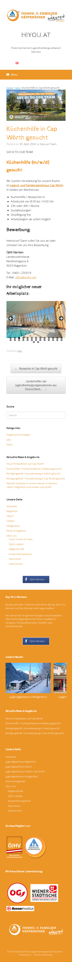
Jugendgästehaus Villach (19, 766)
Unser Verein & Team (20, 539)
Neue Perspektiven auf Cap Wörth (25, 463)
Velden (10, 521)
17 (23, 340)
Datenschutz (16, 563)
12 (57, 338)
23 (49, 340)
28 (38, 342)
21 (40, 340)
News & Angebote (16, 530)
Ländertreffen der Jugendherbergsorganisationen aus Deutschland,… (36, 385)
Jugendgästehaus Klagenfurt (21, 761)
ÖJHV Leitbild (16, 544)
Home (9, 87)
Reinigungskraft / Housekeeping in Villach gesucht (33, 473)
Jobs (17, 87)
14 (11, 340)
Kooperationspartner (20, 554)
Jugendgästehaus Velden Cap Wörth (25, 771)
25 (57, 340)
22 (45, 340)
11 (53, 338)
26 (62, 340)
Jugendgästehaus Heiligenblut (19, 696)
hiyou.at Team (48, 144)
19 (32, 340)
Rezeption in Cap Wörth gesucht (36, 368)
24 (53, 340)
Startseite (11, 506)
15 (15, 340)
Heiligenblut (13, 526)
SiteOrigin (48, 954)
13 (62, 338)
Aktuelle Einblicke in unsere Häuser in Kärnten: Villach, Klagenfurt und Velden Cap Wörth (32, 485)
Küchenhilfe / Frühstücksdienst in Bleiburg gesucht (34, 468)
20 (36, 340)
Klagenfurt (12, 511)
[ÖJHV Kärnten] (36, 15)
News (9, 444)
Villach (10, 516)
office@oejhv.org (25, 277)
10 (49, 338)
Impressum (15, 558)
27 (34, 342)
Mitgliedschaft (16, 549)
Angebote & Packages (18, 434)
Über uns (11, 535)
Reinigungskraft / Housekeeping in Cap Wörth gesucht (35, 478)
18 (28, 340)
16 (19, 340)
